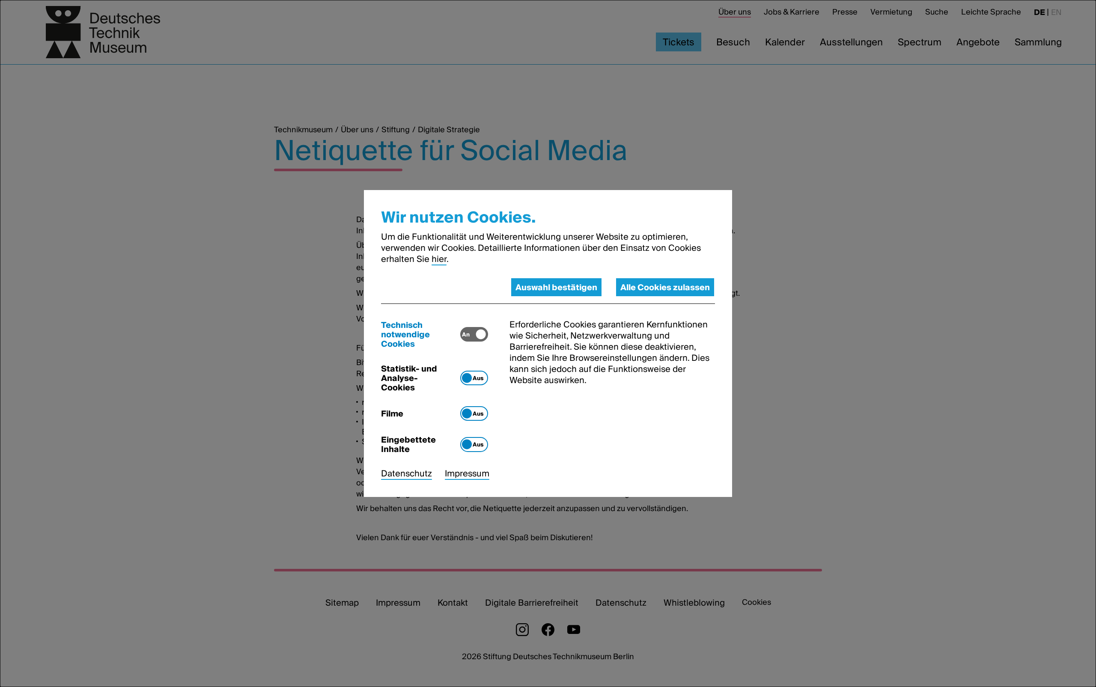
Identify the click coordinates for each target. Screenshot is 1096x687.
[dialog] (548, 343)
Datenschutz (406, 473)
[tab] (420, 334)
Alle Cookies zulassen (665, 287)
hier (439, 259)
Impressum (467, 473)
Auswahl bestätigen (556, 287)
